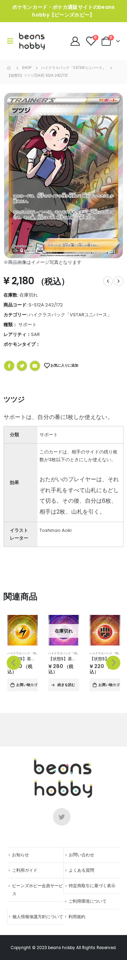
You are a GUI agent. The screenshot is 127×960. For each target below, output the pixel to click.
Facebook (9, 365)
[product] (22, 630)
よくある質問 (81, 870)
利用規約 (76, 917)
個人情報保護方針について (37, 917)
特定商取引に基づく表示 (92, 886)
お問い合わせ (81, 855)
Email (35, 365)
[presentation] (14, 663)
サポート (27, 324)
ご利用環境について (87, 901)
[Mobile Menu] (12, 41)
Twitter (22, 365)
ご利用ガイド (24, 870)
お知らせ (20, 855)
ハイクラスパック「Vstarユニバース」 (70, 314)
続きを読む (66, 684)
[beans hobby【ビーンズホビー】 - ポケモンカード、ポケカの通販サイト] (32, 41)
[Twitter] (62, 817)
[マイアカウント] (75, 41)
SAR (35, 334)
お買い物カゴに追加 (27, 684)
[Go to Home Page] (9, 68)
